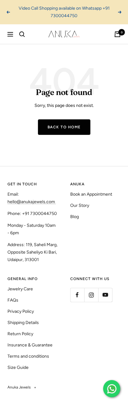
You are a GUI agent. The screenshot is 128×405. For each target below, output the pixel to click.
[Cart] (117, 34)
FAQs (12, 300)
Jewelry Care (20, 289)
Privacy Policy (20, 311)
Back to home (64, 127)
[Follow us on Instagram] (91, 295)
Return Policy (20, 333)
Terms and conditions (28, 356)
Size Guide (18, 367)
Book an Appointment (91, 194)
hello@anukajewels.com (31, 201)
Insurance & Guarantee (30, 345)
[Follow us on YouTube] (105, 295)
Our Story (79, 205)
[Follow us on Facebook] (77, 295)
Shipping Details (23, 322)
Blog (74, 216)
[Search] (22, 34)
